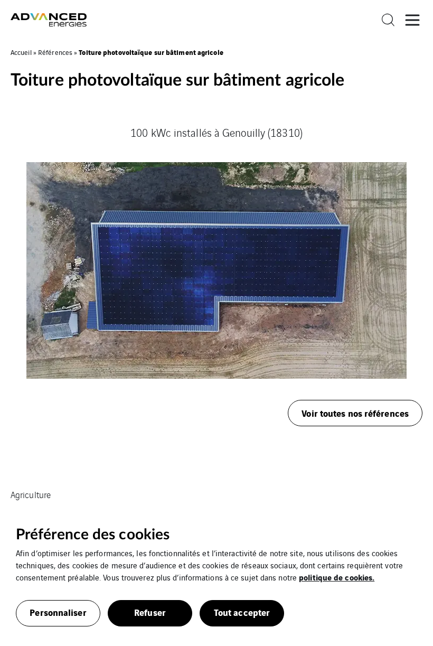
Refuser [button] (150, 612)
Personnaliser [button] (58, 612)
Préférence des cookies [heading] (93, 534)
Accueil (21, 52)
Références (55, 52)
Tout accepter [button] (242, 612)
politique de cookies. (336, 577)
